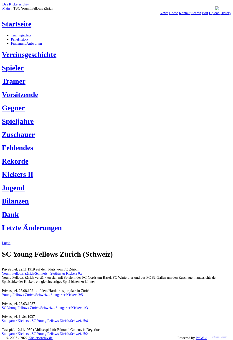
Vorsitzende (20, 94)
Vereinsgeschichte (29, 54)
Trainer (13, 81)
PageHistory (20, 39)
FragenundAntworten (26, 43)
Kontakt (184, 13)
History (225, 13)
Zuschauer (18, 134)
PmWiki (201, 338)
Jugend (13, 188)
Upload (214, 13)
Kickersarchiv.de (40, 338)
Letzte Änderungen (32, 228)
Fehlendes (17, 148)
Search (196, 13)
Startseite (16, 24)
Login (6, 243)
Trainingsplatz (21, 35)
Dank (10, 214)
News (164, 13)
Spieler (13, 68)
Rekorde (15, 161)
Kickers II (17, 174)
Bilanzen (15, 201)
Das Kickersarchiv (15, 4)
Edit (205, 13)
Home (173, 13)
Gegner (13, 108)
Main (6, 8)
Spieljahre (18, 121)
